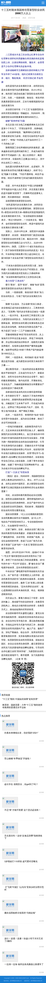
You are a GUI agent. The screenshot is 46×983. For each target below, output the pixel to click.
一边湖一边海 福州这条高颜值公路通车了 (24, 964)
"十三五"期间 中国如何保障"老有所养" (20, 699)
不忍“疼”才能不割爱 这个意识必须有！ (22, 810)
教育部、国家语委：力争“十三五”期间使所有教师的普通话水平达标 (22, 706)
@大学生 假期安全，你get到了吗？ (21, 784)
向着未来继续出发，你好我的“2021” (21, 732)
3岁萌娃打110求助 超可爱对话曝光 (21, 861)
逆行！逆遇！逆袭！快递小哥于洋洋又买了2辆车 (23, 939)
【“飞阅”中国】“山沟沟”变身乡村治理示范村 (24, 888)
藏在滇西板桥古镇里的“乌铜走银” (20, 912)
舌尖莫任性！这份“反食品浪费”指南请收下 (23, 837)
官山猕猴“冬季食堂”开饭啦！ (18, 758)
